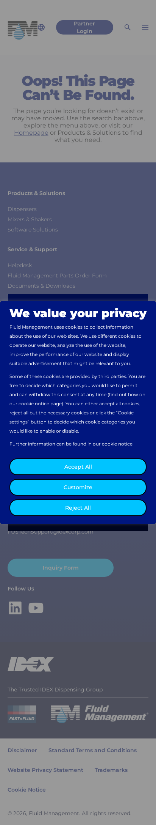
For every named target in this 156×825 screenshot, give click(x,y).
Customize (78, 487)
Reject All (78, 507)
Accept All (78, 466)
